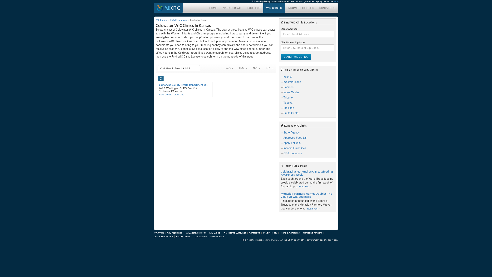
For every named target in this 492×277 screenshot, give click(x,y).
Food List (254, 7)
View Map (179, 94)
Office (172, 8)
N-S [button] (255, 68)
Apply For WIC (232, 7)
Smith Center (291, 113)
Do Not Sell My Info (163, 236)
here (336, 1)
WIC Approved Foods (196, 232)
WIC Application (175, 232)
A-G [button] (228, 68)
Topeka (288, 102)
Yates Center (291, 92)
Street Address (289, 29)
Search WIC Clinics (296, 56)
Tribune (288, 97)
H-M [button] (242, 68)
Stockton (288, 108)
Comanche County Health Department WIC (183, 85)
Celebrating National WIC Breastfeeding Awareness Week (307, 173)
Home (213, 7)
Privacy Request (183, 236)
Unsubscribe (201, 236)
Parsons (288, 87)
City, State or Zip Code (293, 42)
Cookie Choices (217, 236)
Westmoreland (292, 82)
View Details (165, 94)
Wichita (287, 76)
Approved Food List (295, 137)
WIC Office (159, 232)
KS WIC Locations (178, 19)
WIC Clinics (274, 7)
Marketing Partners (312, 232)
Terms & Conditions (290, 232)
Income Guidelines (301, 7)
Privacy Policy (270, 232)
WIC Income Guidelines (235, 232)
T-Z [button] (268, 68)
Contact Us (327, 7)
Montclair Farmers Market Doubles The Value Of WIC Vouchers (306, 195)
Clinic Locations (293, 153)
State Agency (291, 132)
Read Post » (304, 186)
